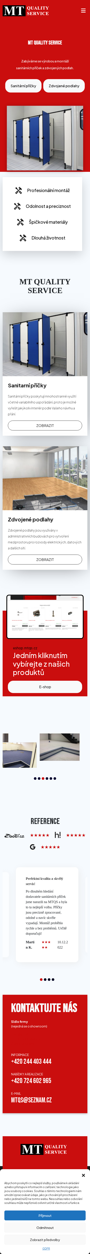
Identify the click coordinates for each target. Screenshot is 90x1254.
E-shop (45, 686)
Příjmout (45, 1215)
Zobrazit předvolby (45, 1240)
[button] (83, 1174)
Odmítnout (45, 1227)
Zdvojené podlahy (64, 85)
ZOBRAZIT (45, 425)
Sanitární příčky (23, 85)
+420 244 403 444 (31, 1062)
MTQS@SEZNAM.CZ (31, 1100)
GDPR (46, 1248)
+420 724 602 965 (31, 1081)
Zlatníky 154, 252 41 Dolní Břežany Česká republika (26, 1039)
